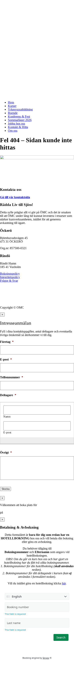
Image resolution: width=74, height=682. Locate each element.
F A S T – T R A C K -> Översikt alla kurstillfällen (33, 4)
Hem (11, 102)
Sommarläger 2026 (20, 120)
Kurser (12, 106)
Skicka (5, 488)
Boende (13, 113)
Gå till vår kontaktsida (15, 197)
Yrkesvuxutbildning (20, 109)
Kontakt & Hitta (18, 127)
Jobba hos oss (16, 123)
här (64, 583)
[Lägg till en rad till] (35, 440)
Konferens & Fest (19, 116)
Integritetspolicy (10, 277)
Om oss (12, 130)
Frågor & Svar (9, 280)
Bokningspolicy (10, 273)
